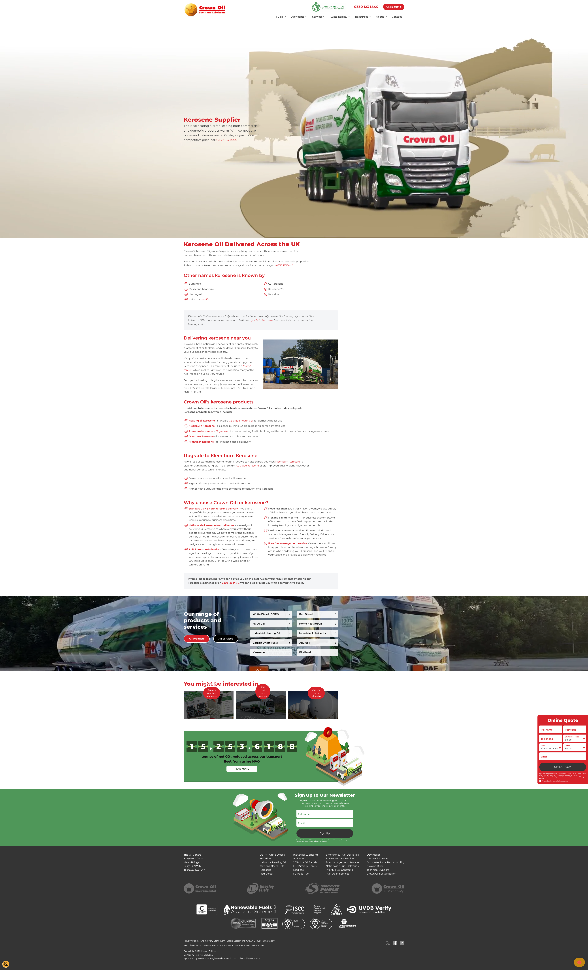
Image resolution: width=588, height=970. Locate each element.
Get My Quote (562, 766)
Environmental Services (340, 858)
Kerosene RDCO (212, 945)
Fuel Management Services (342, 862)
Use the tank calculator (316, 693)
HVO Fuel (259, 623)
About (380, 16)
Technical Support (378, 869)
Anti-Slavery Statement (212, 940)
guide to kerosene (262, 320)
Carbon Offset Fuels (265, 642)
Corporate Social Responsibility (385, 862)
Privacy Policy (319, 841)
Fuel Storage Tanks (305, 866)
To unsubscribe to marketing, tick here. (555, 781)
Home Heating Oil (310, 623)
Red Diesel (306, 614)
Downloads (374, 854)
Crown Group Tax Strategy (260, 940)
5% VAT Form (242, 945)
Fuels (279, 16)
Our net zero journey (263, 692)
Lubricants (297, 16)
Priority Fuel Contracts (339, 869)
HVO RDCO (228, 945)
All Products (196, 638)
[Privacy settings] (5, 964)
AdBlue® (305, 642)
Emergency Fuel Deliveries (342, 854)
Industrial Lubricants (312, 633)
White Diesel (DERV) (266, 614)
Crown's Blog (375, 866)
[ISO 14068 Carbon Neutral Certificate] (329, 7)
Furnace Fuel (301, 873)
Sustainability (338, 16)
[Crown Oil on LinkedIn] (402, 943)
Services (317, 16)
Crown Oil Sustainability (381, 873)
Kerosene (265, 869)
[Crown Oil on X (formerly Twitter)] (388, 943)
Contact (397, 16)
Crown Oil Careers (377, 858)
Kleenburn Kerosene (288, 461)
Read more (242, 768)
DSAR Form (257, 945)
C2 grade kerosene (247, 465)
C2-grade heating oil (241, 420)
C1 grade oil (222, 431)
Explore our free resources (211, 693)
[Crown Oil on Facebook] (395, 943)
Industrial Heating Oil (266, 633)
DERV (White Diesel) (272, 854)
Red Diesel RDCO (193, 945)
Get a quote (393, 6)
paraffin (205, 299)
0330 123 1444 (366, 7)
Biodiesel (305, 652)
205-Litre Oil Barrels (305, 862)
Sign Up (325, 833)
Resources (361, 16)
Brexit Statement (235, 940)
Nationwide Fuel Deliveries (342, 866)
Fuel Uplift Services (337, 873)
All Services (226, 638)
